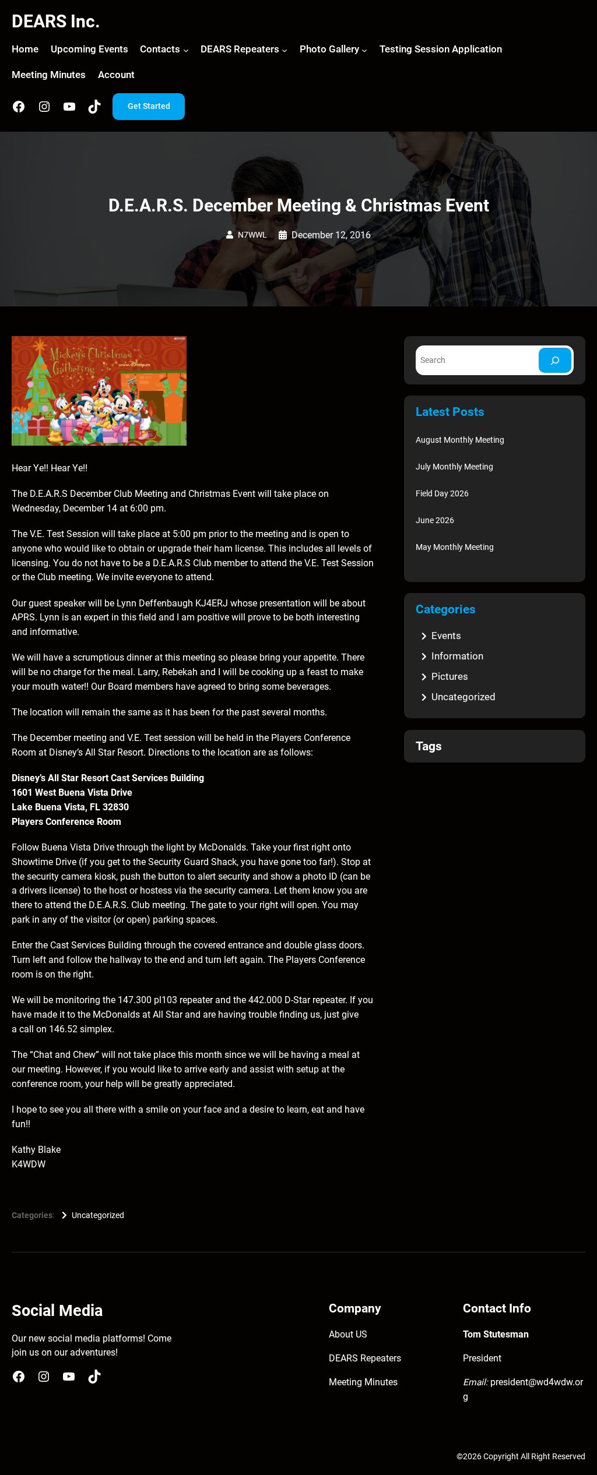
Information (457, 656)
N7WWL (252, 234)
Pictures (449, 676)
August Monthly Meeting (460, 439)
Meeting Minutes (363, 1382)
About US (348, 1334)
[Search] (555, 360)
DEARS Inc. (56, 21)
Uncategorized (98, 1215)
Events (446, 635)
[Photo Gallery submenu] (364, 50)
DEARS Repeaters (365, 1358)
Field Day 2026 (442, 493)
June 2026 (435, 520)
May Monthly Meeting (455, 547)
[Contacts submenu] (186, 50)
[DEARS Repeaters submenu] (284, 50)
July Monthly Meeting (454, 466)
